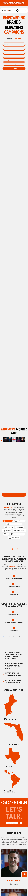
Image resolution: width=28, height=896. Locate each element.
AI (7, 534)
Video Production (15, 537)
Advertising (9, 520)
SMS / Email (8, 530)
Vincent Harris (14, 880)
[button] (26, 10)
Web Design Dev (20, 520)
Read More (5, 443)
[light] (17, 10)
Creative (21, 527)
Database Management (19, 534)
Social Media (10, 527)
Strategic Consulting (21, 530)
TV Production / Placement (15, 524)
